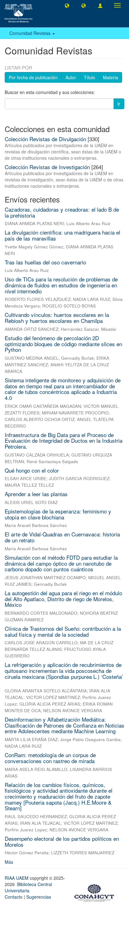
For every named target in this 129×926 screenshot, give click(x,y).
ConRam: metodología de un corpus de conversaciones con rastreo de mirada (50, 758)
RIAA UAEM (17, 878)
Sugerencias (38, 897)
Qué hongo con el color (32, 470)
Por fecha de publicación (33, 77)
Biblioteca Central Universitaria (28, 887)
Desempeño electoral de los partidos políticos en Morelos (62, 841)
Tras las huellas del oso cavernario (45, 262)
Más (9, 862)
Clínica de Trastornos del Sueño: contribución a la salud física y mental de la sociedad (63, 631)
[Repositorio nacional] (96, 892)
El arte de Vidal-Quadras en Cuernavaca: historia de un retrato (62, 537)
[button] (67, 5)
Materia (110, 77)
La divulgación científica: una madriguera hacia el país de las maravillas (62, 235)
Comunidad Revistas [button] (30, 33)
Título (89, 77)
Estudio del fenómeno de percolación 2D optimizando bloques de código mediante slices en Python (63, 343)
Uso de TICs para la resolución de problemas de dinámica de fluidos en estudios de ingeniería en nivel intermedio (61, 285)
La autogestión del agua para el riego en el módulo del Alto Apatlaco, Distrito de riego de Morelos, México (63, 598)
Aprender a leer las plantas (36, 494)
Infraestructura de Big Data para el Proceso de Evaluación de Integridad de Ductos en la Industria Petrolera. (63, 440)
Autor (70, 77)
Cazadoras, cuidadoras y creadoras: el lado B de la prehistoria (62, 212)
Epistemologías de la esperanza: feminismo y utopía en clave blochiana (58, 514)
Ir (118, 104)
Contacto (14, 897)
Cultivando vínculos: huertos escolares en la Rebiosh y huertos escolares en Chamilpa (57, 317)
